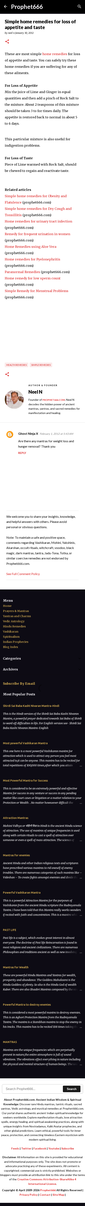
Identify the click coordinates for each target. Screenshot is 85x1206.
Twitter (26, 1148)
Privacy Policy (29, 1194)
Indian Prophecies (15, 642)
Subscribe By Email (19, 684)
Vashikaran (10, 631)
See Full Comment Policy (23, 574)
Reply (22, 452)
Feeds (15, 1148)
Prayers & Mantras (16, 611)
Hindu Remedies (14, 626)
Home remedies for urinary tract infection (38, 221)
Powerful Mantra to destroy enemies (27, 1004)
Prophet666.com (53, 399)
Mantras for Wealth (15, 967)
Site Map (58, 1194)
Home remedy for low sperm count (32, 278)
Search (71, 1089)
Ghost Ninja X (28, 433)
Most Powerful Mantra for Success (25, 780)
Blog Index (10, 647)
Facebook (39, 1148)
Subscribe (67, 1148)
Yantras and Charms (17, 616)
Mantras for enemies (16, 855)
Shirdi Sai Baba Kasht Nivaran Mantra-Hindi (31, 705)
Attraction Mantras (15, 817)
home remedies (54, 54)
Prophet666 (27, 6)
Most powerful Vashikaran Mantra (25, 743)
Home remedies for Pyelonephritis (32, 259)
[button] (7, 41)
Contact (45, 1194)
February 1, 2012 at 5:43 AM (56, 433)
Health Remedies (16, 364)
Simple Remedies (41, 364)
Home (7, 606)
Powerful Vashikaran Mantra (22, 892)
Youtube (53, 1148)
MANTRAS (10, 1042)
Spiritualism (11, 636)
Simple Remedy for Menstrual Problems (36, 291)
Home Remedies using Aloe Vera (30, 247)
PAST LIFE (9, 930)
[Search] (79, 6)
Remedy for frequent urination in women (37, 234)
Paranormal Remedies (22, 272)
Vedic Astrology (14, 621)
